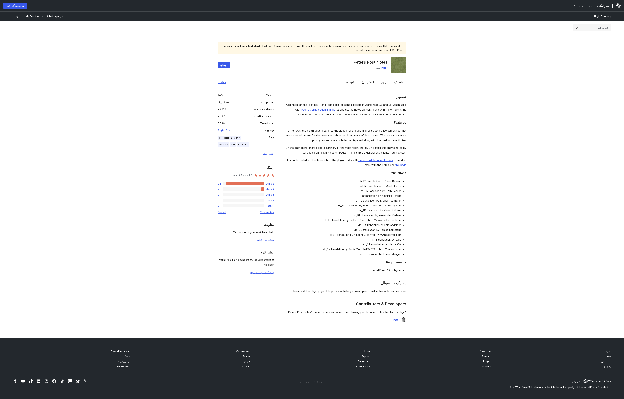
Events (246, 356)
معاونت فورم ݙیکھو (265, 239)
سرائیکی (576, 381)
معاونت (222, 82)
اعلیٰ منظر (268, 153)
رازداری (607, 366)
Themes (486, 356)
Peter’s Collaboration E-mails (318, 109)
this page (400, 165)
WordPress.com (120, 351)
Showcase (485, 351)
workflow (223, 144)
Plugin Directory (602, 16)
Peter (384, 67)
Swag (245, 366)
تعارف (608, 351)
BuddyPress (122, 366)
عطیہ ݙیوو (245, 361)
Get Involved (243, 351)
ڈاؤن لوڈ (224, 65)
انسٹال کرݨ (368, 82)
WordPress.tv (361, 366)
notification (243, 144)
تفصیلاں (398, 82)
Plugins (487, 361)
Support (366, 356)
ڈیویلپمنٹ (349, 82)
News (608, 356)
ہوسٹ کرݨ (606, 361)
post (233, 144)
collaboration (225, 138)
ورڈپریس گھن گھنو (15, 5)
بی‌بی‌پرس (123, 361)
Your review (267, 212)
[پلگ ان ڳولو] (576, 27)
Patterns (486, 366)
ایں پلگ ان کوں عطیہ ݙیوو (262, 272)
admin (237, 138)
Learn (367, 351)
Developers (364, 361)
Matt (126, 356)
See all (222, 212)
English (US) (224, 130)
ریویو (384, 82)
